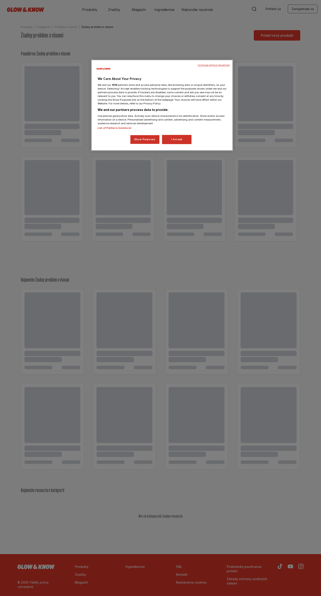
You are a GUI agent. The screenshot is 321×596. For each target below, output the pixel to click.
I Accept (176, 139)
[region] (162, 105)
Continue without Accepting (214, 65)
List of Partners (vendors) (114, 127)
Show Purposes (144, 139)
